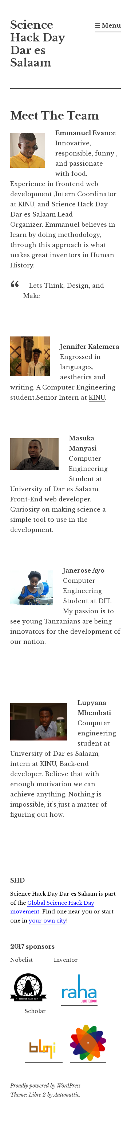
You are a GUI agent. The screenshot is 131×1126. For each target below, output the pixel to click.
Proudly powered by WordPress (45, 1085)
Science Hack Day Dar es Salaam (37, 44)
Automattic (66, 1094)
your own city (47, 920)
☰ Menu (108, 25)
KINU (26, 204)
